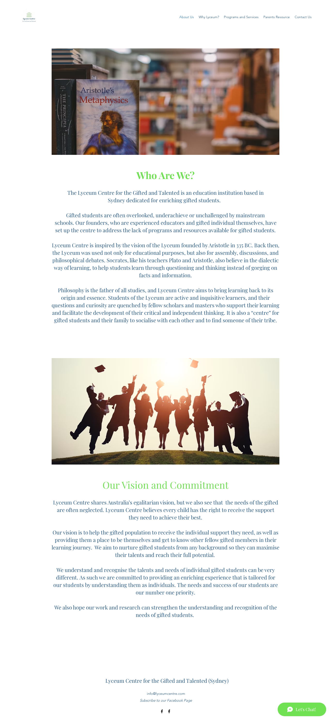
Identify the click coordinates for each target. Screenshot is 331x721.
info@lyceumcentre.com (166, 693)
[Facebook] (161, 711)
